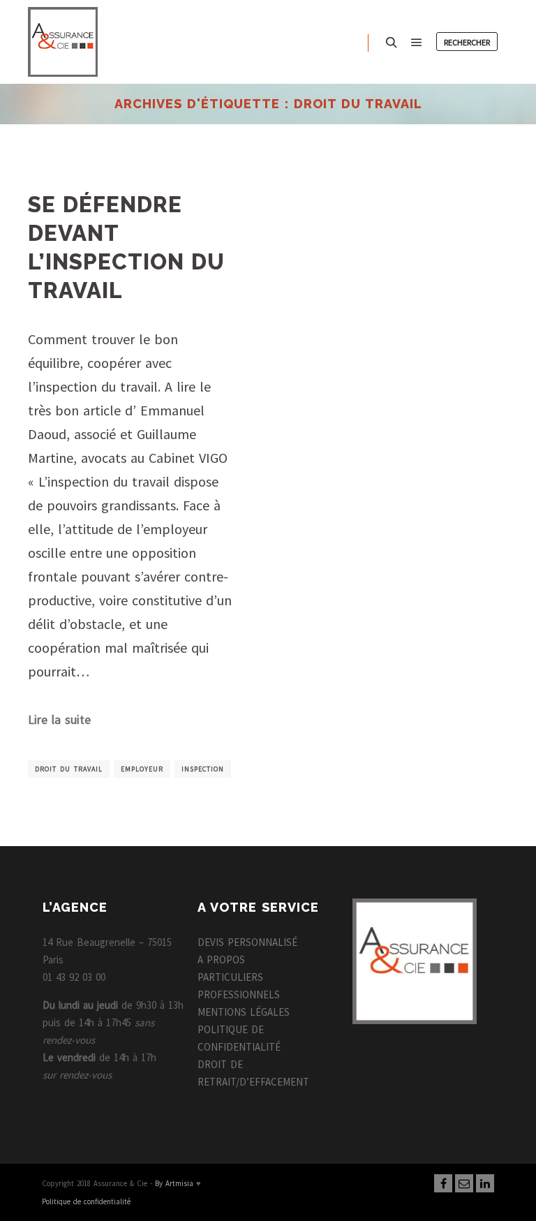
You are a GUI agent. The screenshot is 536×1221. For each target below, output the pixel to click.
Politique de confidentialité (86, 1201)
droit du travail (69, 769)
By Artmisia (174, 1183)
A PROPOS (221, 959)
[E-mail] (464, 1183)
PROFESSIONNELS (239, 994)
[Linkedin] (485, 1183)
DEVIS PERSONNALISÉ (247, 942)
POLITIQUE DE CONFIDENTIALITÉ (239, 1038)
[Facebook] (443, 1183)
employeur (142, 769)
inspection (202, 769)
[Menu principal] (416, 43)
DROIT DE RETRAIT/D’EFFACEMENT (253, 1073)
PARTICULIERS (230, 977)
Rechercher (467, 42)
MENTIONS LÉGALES (244, 1012)
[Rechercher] (391, 43)
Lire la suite (59, 719)
